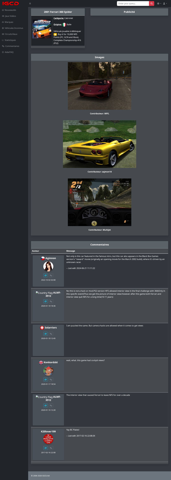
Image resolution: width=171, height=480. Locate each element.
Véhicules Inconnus (14, 28)
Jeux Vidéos (10, 16)
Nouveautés (10, 10)
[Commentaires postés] (51, 275)
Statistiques (10, 40)
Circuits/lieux (11, 34)
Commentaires (12, 46)
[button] (159, 3)
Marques (9, 22)
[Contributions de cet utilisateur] (45, 275)
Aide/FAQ (9, 52)
